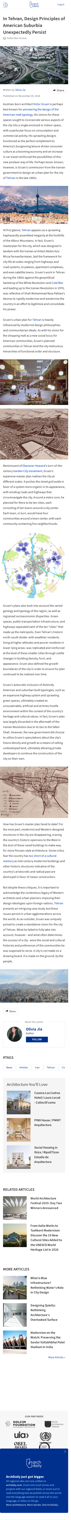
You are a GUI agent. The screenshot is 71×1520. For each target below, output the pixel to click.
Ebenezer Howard (34, 466)
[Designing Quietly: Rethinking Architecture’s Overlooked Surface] (15, 1315)
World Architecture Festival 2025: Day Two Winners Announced (46, 1203)
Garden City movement (27, 471)
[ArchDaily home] (34, 5)
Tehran (10, 178)
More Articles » (56, 1357)
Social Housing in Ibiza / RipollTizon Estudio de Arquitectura (46, 1154)
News (9, 1067)
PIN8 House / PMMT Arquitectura (47, 1122)
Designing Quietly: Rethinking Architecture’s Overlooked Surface (44, 1312)
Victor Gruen (41, 104)
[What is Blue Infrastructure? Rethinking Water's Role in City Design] (15, 1287)
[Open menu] (5, 4)
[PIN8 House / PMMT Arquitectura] (18, 1130)
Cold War (57, 283)
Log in (61, 4)
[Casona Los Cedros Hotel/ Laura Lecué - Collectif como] (18, 1102)
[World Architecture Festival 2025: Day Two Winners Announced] (15, 1208)
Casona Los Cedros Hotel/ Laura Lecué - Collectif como (47, 1098)
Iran (37, 1067)
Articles (24, 1067)
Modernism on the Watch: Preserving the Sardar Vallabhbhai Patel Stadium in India (47, 1340)
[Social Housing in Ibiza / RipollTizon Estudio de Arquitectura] (18, 1157)
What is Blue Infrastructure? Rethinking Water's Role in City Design (47, 1285)
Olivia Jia (34, 1029)
